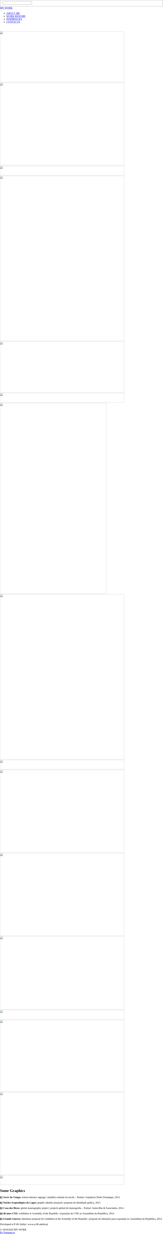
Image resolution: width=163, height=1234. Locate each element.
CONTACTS (13, 21)
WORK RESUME (15, 16)
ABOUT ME (13, 13)
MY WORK (6, 8)
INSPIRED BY (14, 19)
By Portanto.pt (7, 1232)
